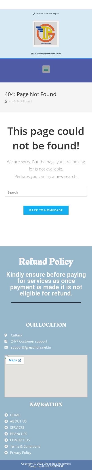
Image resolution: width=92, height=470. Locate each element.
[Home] (6, 101)
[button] (46, 69)
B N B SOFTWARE (53, 466)
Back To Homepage (46, 210)
